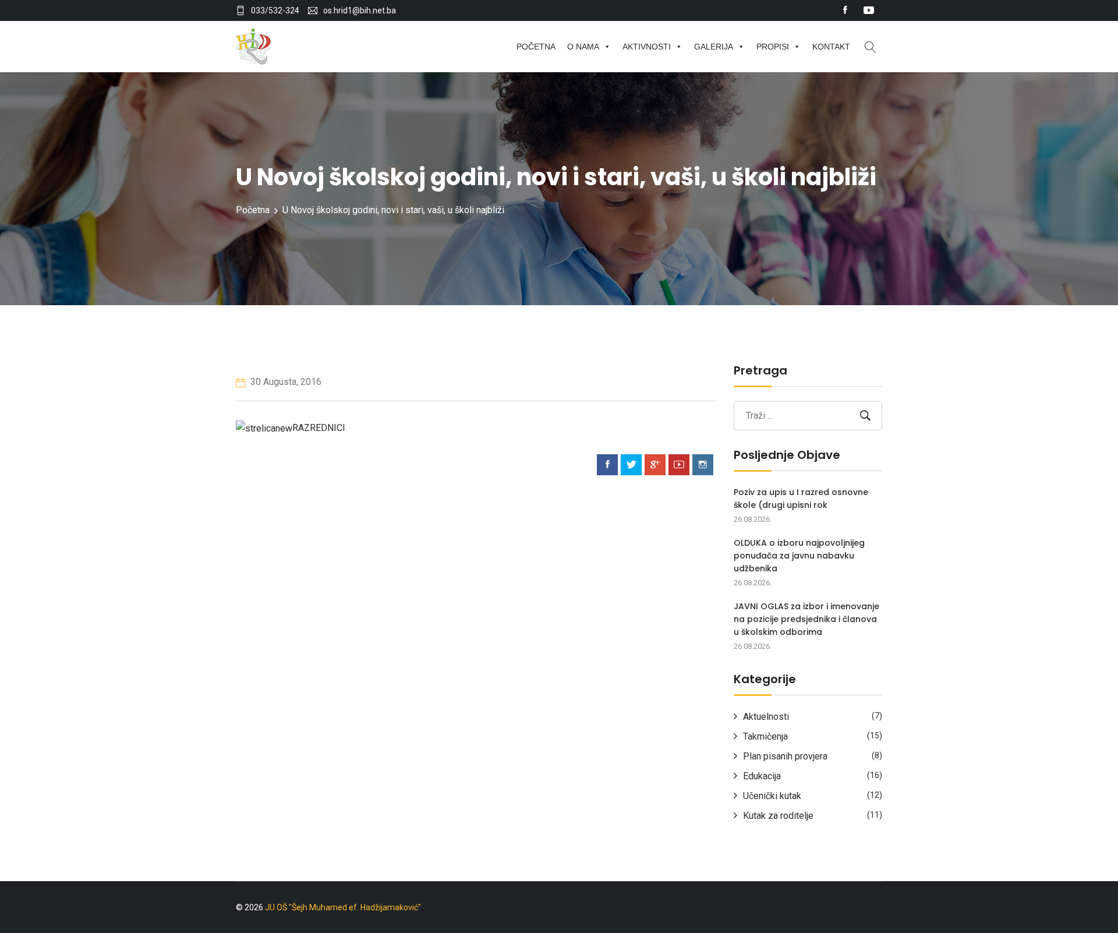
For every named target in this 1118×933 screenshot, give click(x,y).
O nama (583, 46)
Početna (536, 46)
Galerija (713, 46)
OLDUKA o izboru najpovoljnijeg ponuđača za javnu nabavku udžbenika (799, 555)
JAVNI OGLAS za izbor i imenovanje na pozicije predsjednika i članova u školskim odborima (806, 619)
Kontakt (831, 46)
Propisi (772, 46)
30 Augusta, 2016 (284, 381)
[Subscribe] (865, 415)
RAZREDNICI (318, 427)
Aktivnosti (646, 46)
